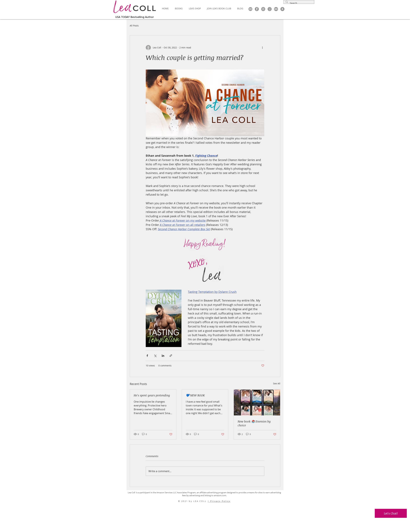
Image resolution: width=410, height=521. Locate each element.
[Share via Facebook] (147, 355)
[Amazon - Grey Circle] (282, 9)
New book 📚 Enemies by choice (254, 423)
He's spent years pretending (152, 395)
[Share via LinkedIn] (162, 355)
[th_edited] (250, 9)
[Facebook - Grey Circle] (257, 9)
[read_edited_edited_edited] (270, 9)
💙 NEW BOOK (195, 395)
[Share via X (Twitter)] (155, 355)
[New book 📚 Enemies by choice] (257, 402)
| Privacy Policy (219, 501)
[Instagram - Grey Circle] (263, 9)
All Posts (134, 25)
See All (276, 383)
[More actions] (262, 48)
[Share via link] (170, 355)
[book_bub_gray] (276, 9)
